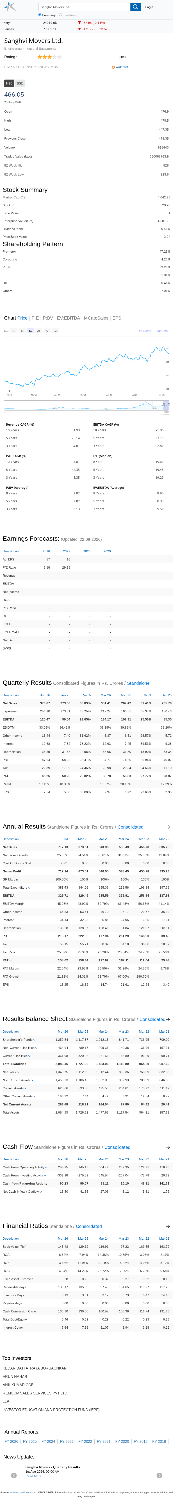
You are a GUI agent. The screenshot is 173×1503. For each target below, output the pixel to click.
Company (49, 15)
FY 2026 (11, 1441)
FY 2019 (141, 1441)
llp (6, 1401)
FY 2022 (85, 1441)
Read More (33, 1476)
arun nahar (15, 1376)
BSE (20, 83)
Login (149, 7)
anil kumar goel (19, 1385)
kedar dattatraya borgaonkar (35, 1368)
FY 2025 (30, 1441)
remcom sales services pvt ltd (35, 1393)
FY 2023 (67, 1441)
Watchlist (122, 67)
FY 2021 (104, 1441)
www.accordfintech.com (23, 1492)
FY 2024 (48, 1441)
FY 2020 (122, 1441)
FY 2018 (159, 1441)
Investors (69, 15)
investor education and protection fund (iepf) (51, 1410)
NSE (9, 83)
